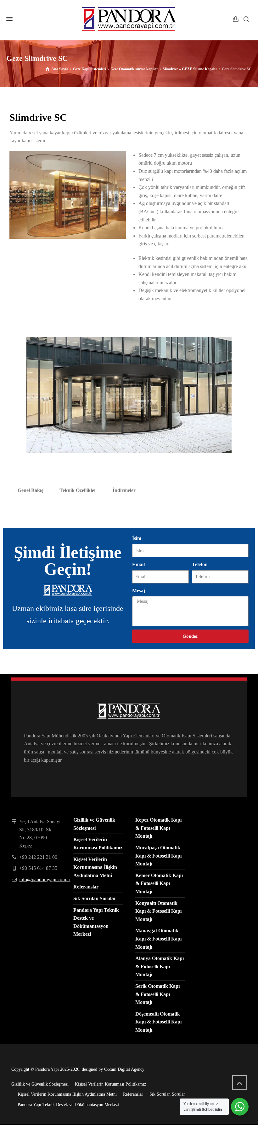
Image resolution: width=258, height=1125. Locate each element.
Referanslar (85, 886)
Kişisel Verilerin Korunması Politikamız (110, 1084)
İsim (136, 538)
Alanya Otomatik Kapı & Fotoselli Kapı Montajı (159, 966)
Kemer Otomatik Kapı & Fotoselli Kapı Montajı (159, 883)
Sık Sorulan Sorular (94, 898)
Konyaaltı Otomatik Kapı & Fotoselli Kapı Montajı (158, 911)
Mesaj (138, 590)
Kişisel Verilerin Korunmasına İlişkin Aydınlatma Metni (95, 867)
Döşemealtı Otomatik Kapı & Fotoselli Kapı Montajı (158, 1022)
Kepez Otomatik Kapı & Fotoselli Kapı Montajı (158, 828)
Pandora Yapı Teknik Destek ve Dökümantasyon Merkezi (68, 1104)
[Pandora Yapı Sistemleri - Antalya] (129, 19)
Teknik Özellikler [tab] (77, 490)
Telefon (200, 564)
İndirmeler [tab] (124, 490)
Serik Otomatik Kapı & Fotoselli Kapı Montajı (157, 994)
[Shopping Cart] (235, 19)
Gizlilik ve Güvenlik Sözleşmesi (40, 1084)
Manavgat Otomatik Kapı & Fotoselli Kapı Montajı (158, 938)
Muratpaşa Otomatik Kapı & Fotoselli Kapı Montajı (158, 855)
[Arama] (246, 19)
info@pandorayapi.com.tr (44, 879)
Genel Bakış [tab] (30, 490)
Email (138, 564)
